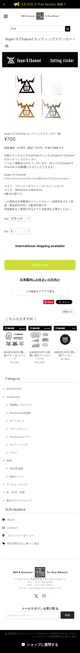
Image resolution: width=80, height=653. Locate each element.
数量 (6, 231)
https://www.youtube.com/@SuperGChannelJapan (36, 178)
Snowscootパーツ (20, 436)
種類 (6, 219)
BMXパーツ (16, 476)
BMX (9, 460)
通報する (67, 311)
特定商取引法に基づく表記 (23, 543)
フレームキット (19, 428)
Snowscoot (13, 396)
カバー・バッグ (19, 444)
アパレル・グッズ (16, 484)
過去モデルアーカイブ (19, 500)
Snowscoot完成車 (20, 412)
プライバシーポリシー (20, 535)
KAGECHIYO (13, 388)
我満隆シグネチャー (21, 404)
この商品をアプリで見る (40, 291)
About (11, 519)
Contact (12, 527)
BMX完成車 (16, 468)
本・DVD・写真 (15, 492)
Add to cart (40, 265)
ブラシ (13, 452)
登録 (67, 615)
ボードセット (17, 420)
